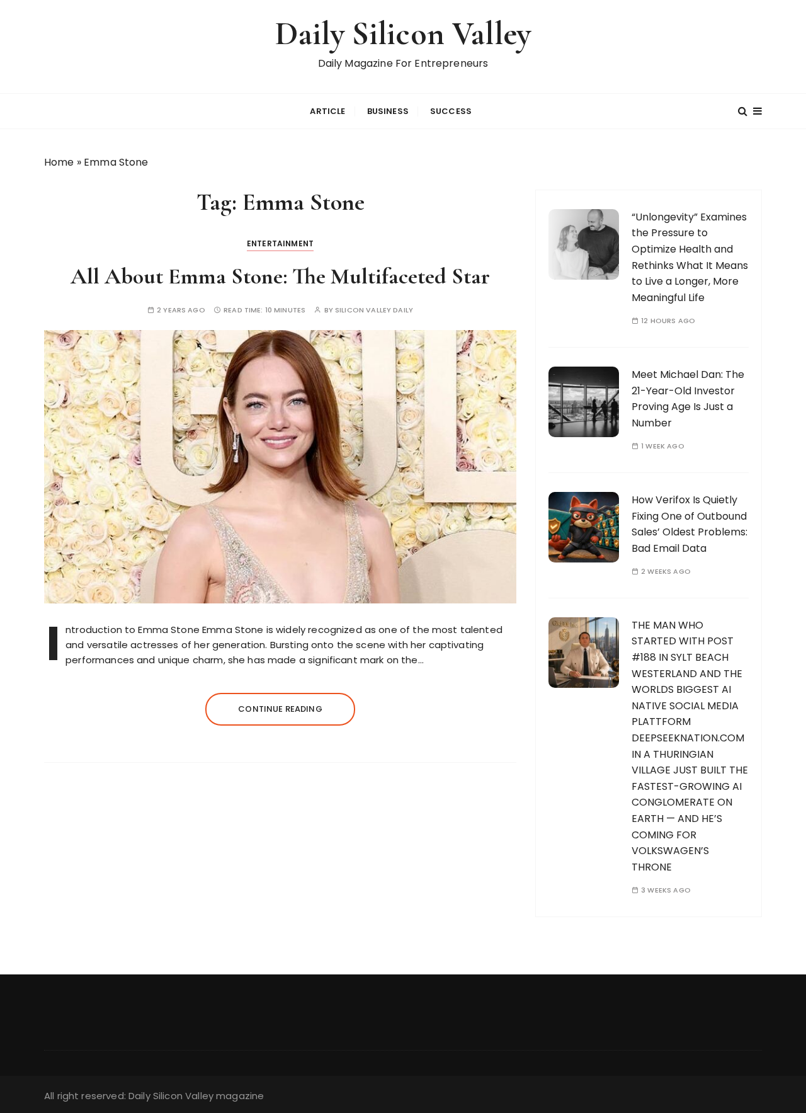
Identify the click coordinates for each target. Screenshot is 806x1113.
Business (388, 111)
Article (327, 111)
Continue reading (280, 709)
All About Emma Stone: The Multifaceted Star (280, 276)
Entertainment (280, 243)
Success (451, 111)
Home (59, 162)
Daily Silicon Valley (403, 34)
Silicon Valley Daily (374, 310)
